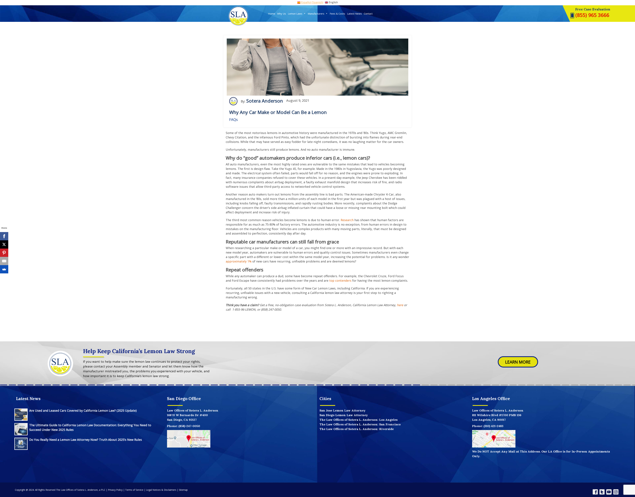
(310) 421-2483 (493, 426)
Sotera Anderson (264, 101)
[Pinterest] (4, 253)
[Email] (4, 261)
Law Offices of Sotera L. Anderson (497, 410)
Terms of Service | (135, 489)
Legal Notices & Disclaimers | (162, 489)
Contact (368, 13)
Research (347, 220)
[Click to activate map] (188, 438)
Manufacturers (316, 13)
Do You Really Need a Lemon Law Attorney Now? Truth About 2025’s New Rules (85, 440)
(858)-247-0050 (189, 426)
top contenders (340, 280)
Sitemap (183, 489)
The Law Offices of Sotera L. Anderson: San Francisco (360, 424)
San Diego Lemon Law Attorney (343, 415)
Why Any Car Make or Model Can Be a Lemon (278, 112)
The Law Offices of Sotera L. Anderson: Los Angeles (358, 420)
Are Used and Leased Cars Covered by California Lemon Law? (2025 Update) (83, 410)
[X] (4, 244)
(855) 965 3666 (591, 15)
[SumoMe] (4, 269)
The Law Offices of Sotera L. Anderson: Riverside (356, 429)
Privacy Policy (115, 489)
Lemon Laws (295, 13)
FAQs (233, 119)
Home (271, 13)
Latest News (354, 13)
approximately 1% (239, 261)
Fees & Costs (337, 13)
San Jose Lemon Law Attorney (342, 410)
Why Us (281, 13)
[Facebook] (4, 236)
